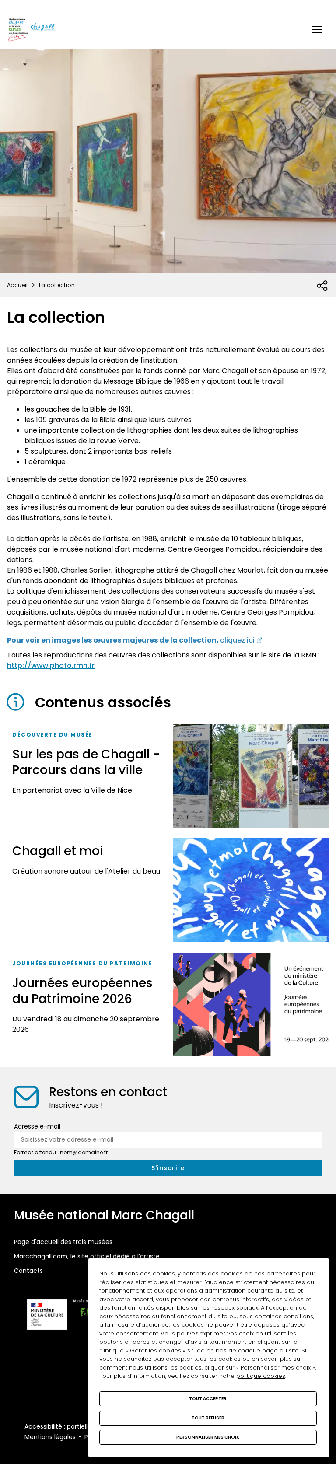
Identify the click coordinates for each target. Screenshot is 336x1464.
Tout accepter (208, 1398)
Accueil (17, 285)
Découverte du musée (52, 734)
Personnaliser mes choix (207, 1437)
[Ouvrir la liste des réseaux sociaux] (322, 286)
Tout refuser (208, 1418)
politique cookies (260, 1376)
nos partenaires (277, 1273)
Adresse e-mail (37, 1126)
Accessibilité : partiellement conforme (82, 1426)
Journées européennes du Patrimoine (82, 963)
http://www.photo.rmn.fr (50, 665)
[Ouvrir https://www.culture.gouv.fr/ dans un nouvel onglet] (47, 1316)
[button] (316, 29)
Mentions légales (50, 1437)
